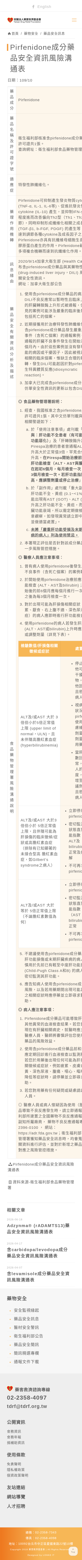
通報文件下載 (26, 1362)
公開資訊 (16, 1422)
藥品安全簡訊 (26, 1345)
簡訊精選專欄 (26, 1353)
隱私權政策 (16, 1470)
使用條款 (16, 1454)
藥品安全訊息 (54, 33)
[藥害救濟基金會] (41, 20)
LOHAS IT (48, 1555)
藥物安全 (31, 33)
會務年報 (14, 1437)
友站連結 (16, 1487)
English (43, 7)
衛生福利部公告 (28, 1336)
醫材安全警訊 (26, 1327)
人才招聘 (16, 1506)
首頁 (15, 33)
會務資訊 (14, 1431)
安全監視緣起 (26, 1310)
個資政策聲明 (17, 1475)
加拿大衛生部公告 (46, 284)
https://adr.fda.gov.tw (38, 1133)
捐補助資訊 (16, 1443)
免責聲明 (14, 1464)
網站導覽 (16, 1496)
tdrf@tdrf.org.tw (27, 1406)
